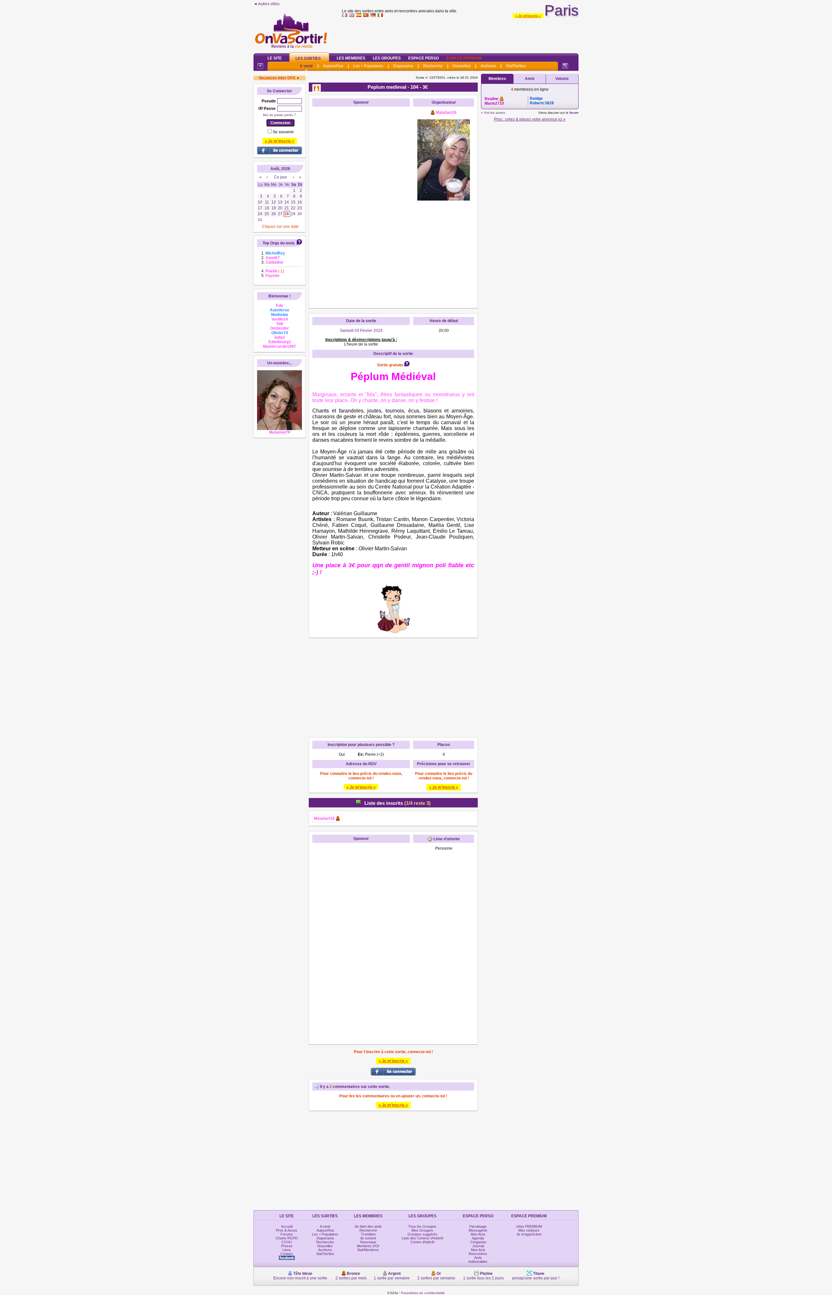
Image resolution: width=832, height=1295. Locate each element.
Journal (478, 1246)
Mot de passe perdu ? (279, 115)
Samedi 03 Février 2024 (361, 330)
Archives (488, 66)
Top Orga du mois (279, 243)
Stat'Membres (368, 1250)
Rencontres (478, 1254)
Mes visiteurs (529, 1230)
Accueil (286, 1226)
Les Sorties (308, 58)
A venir (306, 66)
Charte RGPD (287, 1238)
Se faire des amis (368, 1226)
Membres (497, 78)
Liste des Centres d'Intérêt (422, 1238)
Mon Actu (478, 1234)
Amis (530, 78)
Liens (286, 1250)
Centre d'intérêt (422, 1242)
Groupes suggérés (422, 1234)
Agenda (478, 1238)
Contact (286, 1254)
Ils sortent (368, 1238)
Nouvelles (462, 66)
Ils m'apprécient (529, 1234)
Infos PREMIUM (529, 1226)
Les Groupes (387, 58)
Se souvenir (283, 132)
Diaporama (403, 66)
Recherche (433, 66)
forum (573, 112)
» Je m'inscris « (528, 16)
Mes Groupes (422, 1230)
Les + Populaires (368, 66)
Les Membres (351, 58)
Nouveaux (368, 1242)
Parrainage (478, 1226)
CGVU (286, 1242)
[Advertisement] (460, 33)
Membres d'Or (368, 1246)
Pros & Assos (286, 1230)
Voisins (562, 78)
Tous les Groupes (422, 1226)
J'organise (478, 1242)
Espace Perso (423, 58)
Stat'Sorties (516, 66)
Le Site (274, 58)
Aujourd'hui (333, 66)
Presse (286, 1246)
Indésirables (478, 1261)
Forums (286, 1234)
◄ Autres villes (267, 4)
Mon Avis (478, 1250)
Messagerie (478, 1230)
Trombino (368, 1234)
